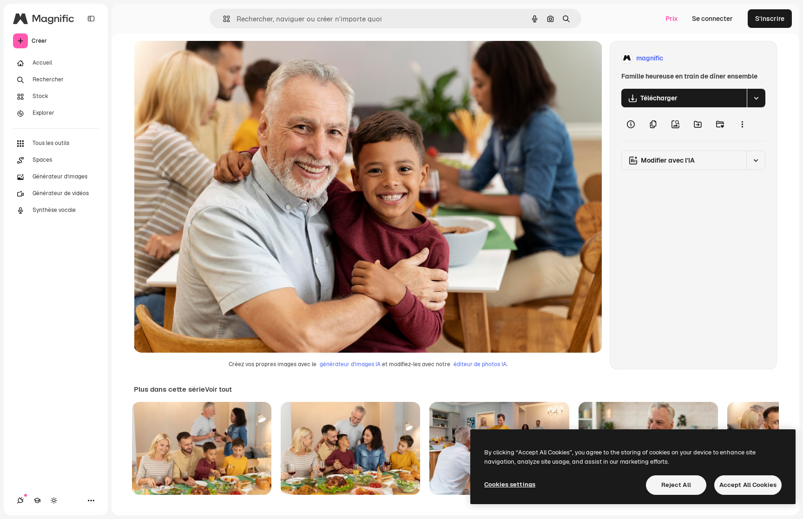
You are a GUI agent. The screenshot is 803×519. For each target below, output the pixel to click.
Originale (195, 58)
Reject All (676, 485)
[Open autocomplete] (223, 18)
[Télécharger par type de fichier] (756, 98)
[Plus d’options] (742, 124)
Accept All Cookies (748, 485)
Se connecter (712, 18)
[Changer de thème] (53, 500)
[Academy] (37, 500)
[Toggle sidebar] (91, 18)
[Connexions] (20, 500)
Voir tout (218, 389)
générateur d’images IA (350, 364)
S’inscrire (769, 18)
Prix (671, 18)
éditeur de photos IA (480, 364)
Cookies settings (509, 484)
